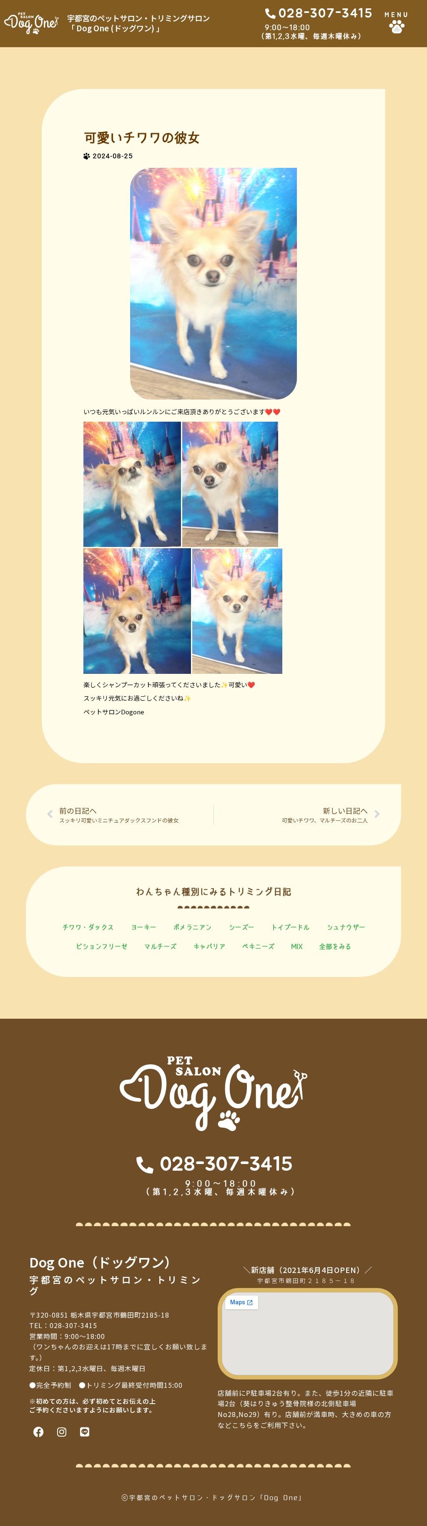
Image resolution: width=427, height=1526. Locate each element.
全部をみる (335, 946)
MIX (297, 946)
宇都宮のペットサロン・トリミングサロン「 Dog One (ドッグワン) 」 (138, 23)
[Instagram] (61, 1431)
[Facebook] (38, 1431)
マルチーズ (160, 946)
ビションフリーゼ (101, 946)
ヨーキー (143, 927)
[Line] (84, 1431)
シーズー (241, 927)
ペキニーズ (258, 946)
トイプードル (290, 927)
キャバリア (209, 946)
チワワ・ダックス (88, 927)
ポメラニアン (192, 927)
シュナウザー (346, 927)
